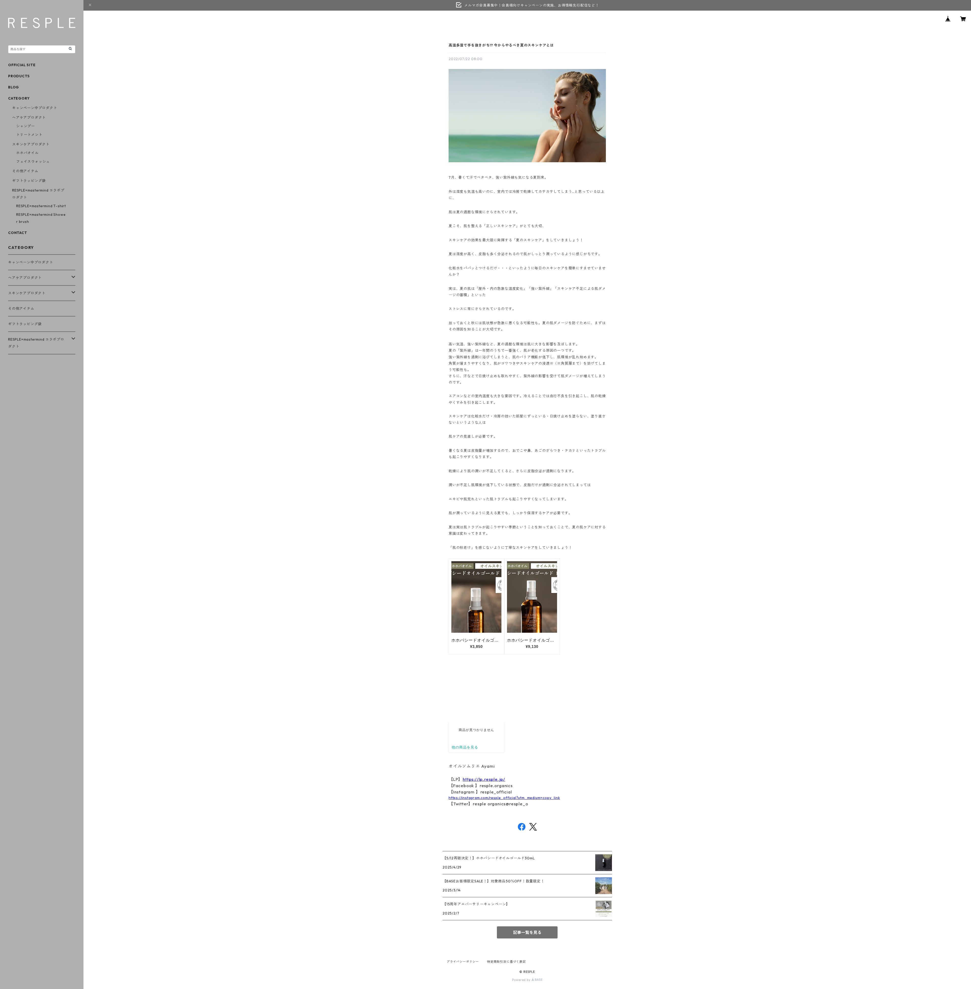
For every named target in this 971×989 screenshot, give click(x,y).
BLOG (13, 87)
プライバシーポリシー (463, 961)
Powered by (522, 980)
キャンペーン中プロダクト (34, 108)
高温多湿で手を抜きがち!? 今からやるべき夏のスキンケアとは (501, 45)
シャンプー (25, 126)
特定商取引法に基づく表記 (506, 961)
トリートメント (29, 134)
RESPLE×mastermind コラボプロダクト (36, 343)
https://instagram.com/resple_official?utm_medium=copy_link (504, 797)
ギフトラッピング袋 (29, 180)
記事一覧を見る (527, 932)
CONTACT (17, 232)
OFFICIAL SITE (21, 65)
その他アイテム (25, 171)
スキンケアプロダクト (31, 144)
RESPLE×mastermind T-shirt (41, 206)
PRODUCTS (19, 76)
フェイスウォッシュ (33, 161)
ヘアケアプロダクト (29, 117)
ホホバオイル (27, 153)
